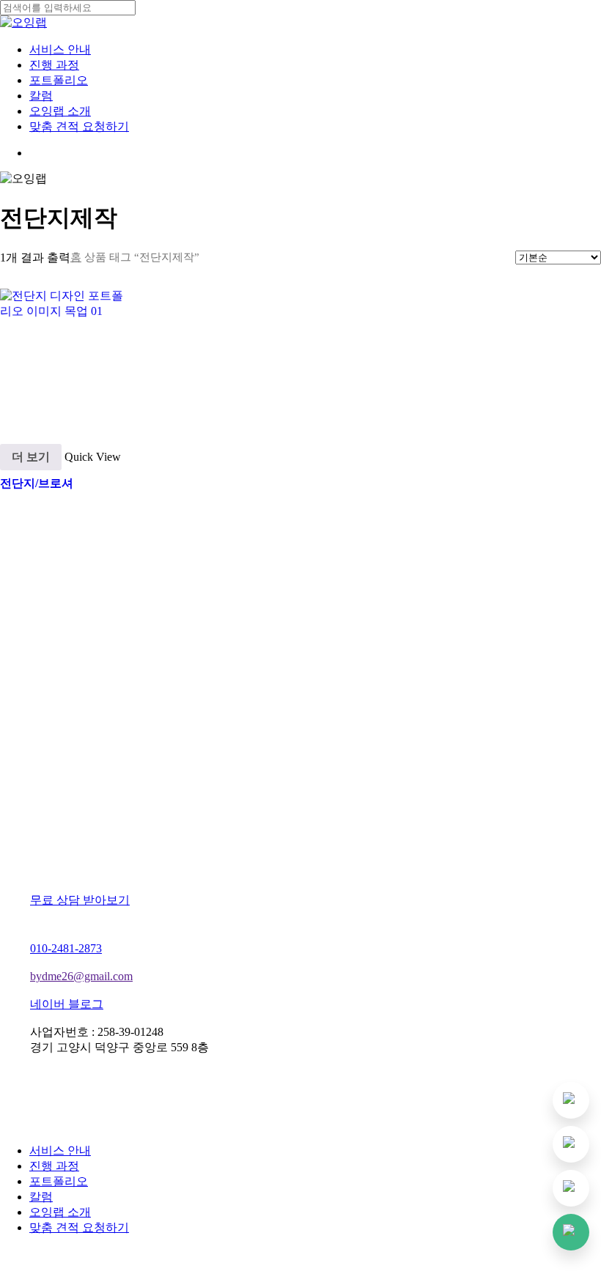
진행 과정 (54, 1166)
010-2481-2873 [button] (66, 948)
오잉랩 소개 (60, 1212)
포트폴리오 (58, 1181)
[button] (87, 900)
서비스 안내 (60, 1150)
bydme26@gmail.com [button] (81, 976)
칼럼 (41, 1196)
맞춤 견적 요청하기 (79, 1227)
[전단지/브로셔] (66, 355)
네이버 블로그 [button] (66, 1004)
